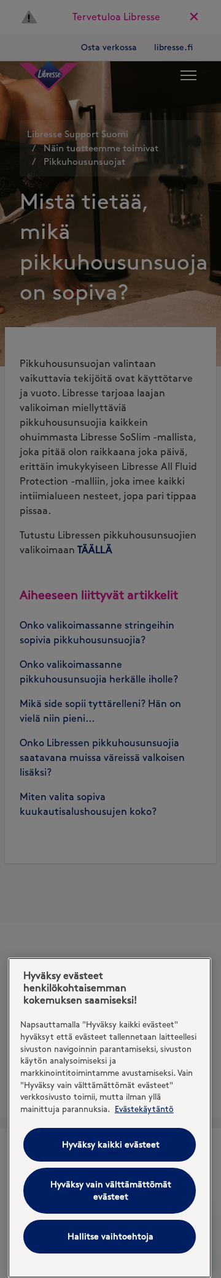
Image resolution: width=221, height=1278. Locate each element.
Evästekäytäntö (144, 1109)
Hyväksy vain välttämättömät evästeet (110, 1190)
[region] (109, 1118)
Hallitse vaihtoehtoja (110, 1236)
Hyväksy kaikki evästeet (111, 1145)
